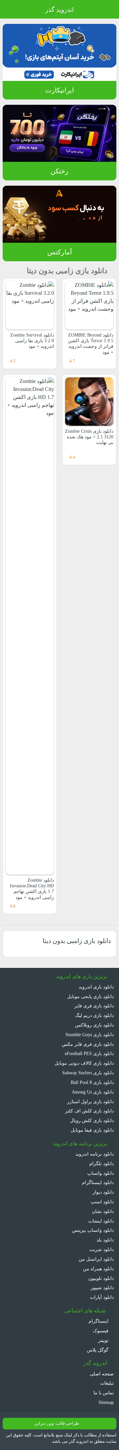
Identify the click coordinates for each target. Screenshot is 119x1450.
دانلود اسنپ (102, 1201)
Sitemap (106, 1402)
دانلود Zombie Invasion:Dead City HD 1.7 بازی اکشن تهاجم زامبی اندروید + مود (32, 888)
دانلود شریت (101, 1249)
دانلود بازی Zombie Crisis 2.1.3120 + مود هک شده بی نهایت (89, 436)
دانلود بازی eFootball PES (89, 1053)
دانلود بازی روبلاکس (94, 1025)
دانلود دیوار (103, 1192)
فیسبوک (101, 1330)
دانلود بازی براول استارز (90, 1101)
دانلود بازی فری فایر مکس (88, 1044)
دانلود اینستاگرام (98, 1182)
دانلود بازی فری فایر (94, 1005)
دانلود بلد (105, 1239)
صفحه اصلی (102, 1373)
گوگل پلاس (98, 1350)
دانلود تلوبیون (101, 1278)
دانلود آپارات (102, 1297)
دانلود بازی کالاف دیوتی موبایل (84, 1063)
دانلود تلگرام (101, 1163)
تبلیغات (107, 1383)
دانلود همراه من (98, 1268)
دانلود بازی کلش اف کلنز (89, 1110)
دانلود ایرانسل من (96, 1259)
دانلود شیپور (102, 1287)
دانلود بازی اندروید (96, 986)
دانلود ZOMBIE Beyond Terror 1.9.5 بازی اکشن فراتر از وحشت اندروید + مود (90, 343)
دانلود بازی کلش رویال (92, 1120)
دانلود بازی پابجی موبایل (90, 996)
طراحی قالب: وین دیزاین (56, 1423)
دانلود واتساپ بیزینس (93, 1230)
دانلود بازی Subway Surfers (88, 1072)
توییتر (104, 1340)
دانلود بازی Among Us (93, 1092)
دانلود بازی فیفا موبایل (92, 1130)
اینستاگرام (99, 1321)
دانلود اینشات (101, 1221)
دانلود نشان (103, 1211)
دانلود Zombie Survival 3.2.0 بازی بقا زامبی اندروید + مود (32, 340)
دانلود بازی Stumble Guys (89, 1034)
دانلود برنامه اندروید (94, 1154)
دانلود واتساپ (100, 1173)
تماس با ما (104, 1392)
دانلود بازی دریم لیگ (94, 1015)
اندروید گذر (59, 9)
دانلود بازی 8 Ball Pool (92, 1082)
